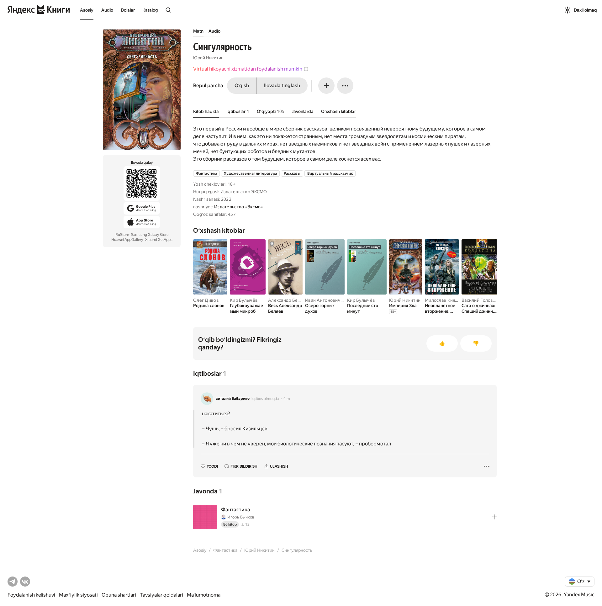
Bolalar (128, 10)
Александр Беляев (288, 300)
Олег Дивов (206, 300)
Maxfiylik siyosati (78, 595)
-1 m (286, 398)
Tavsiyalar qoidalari (161, 595)
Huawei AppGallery (127, 239)
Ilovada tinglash (282, 85)
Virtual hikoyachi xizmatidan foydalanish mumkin (247, 69)
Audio (107, 10)
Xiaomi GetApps (158, 239)
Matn (198, 31)
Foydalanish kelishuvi (31, 595)
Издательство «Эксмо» (238, 206)
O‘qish (242, 85)
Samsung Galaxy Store (149, 234)
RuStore (122, 234)
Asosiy (86, 10)
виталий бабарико (233, 398)
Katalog (150, 10)
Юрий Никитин (208, 57)
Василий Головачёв (482, 300)
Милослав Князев (443, 300)
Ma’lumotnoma (203, 595)
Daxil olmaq (585, 10)
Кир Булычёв (244, 300)
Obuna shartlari (119, 595)
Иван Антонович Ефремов (333, 300)
